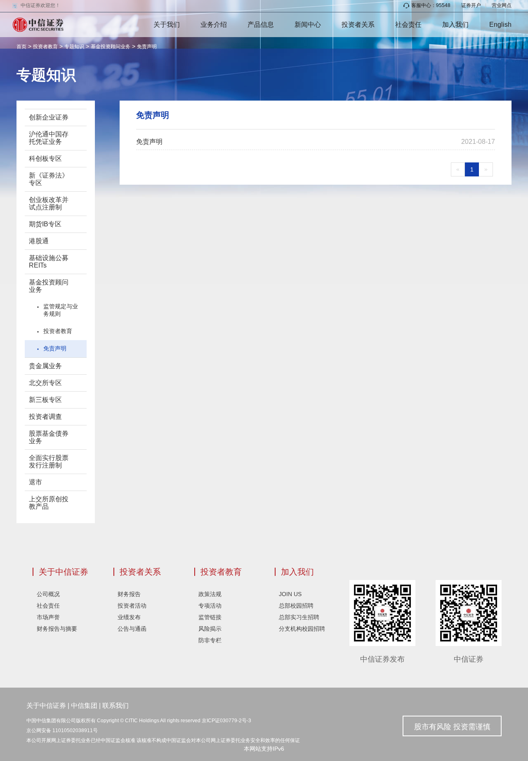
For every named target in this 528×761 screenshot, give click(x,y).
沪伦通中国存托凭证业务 (48, 138)
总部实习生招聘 (299, 617)
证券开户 (471, 5)
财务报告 (129, 594)
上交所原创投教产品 (48, 503)
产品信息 (261, 24)
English (500, 24)
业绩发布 (129, 617)
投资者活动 (132, 605)
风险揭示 (210, 628)
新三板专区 (45, 399)
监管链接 (210, 617)
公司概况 (48, 594)
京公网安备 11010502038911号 (62, 730)
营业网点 (502, 5)
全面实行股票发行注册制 (48, 461)
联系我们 (115, 705)
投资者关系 (358, 24)
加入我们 (455, 24)
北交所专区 (45, 382)
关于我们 (166, 24)
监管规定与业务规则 (60, 310)
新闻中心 (308, 24)
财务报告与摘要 (57, 628)
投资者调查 (45, 416)
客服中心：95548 (430, 5)
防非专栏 (210, 640)
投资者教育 (45, 46)
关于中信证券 (63, 572)
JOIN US (290, 594)
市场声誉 (48, 617)
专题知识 (74, 46)
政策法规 (210, 594)
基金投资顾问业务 (110, 46)
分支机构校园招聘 (302, 628)
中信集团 (84, 705)
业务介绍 (213, 24)
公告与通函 (132, 628)
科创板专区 (45, 158)
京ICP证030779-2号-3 (226, 720)
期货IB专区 (45, 224)
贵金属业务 (45, 365)
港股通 (39, 240)
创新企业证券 (48, 117)
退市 (35, 482)
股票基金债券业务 (48, 437)
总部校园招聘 (296, 605)
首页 (21, 46)
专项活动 (210, 605)
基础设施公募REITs (48, 261)
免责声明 (147, 46)
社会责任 (408, 24)
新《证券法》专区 (48, 179)
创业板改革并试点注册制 (48, 203)
